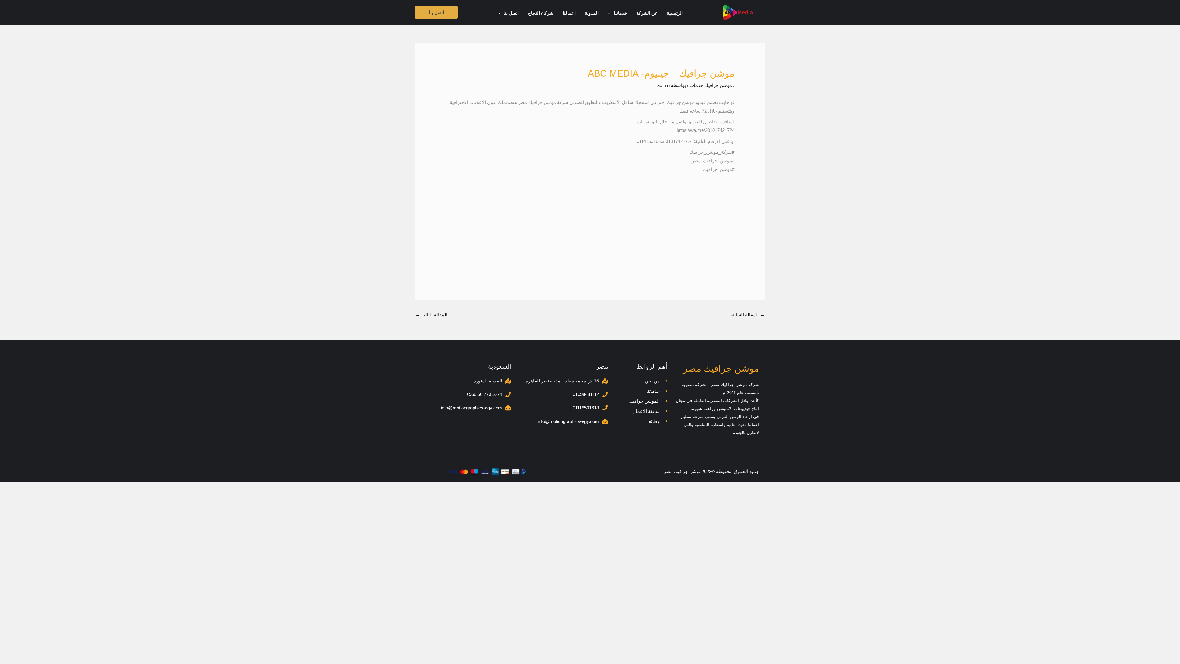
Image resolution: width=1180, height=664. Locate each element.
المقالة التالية (431, 314)
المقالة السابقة (747, 314)
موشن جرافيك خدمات (711, 85)
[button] (611, 13)
